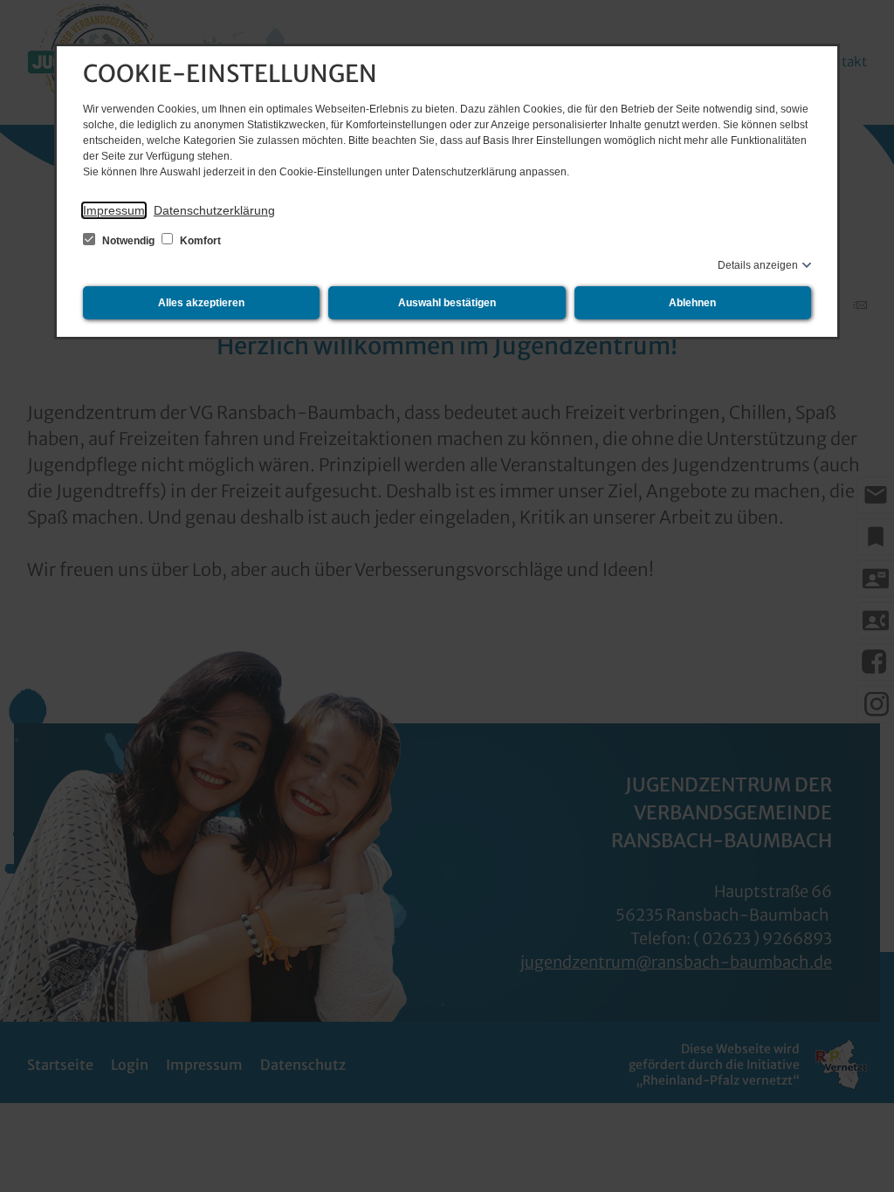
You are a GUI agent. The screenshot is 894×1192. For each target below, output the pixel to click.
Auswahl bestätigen (447, 303)
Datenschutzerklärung (214, 210)
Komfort (199, 241)
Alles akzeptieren (201, 303)
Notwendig (128, 241)
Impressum (114, 210)
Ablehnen (692, 303)
